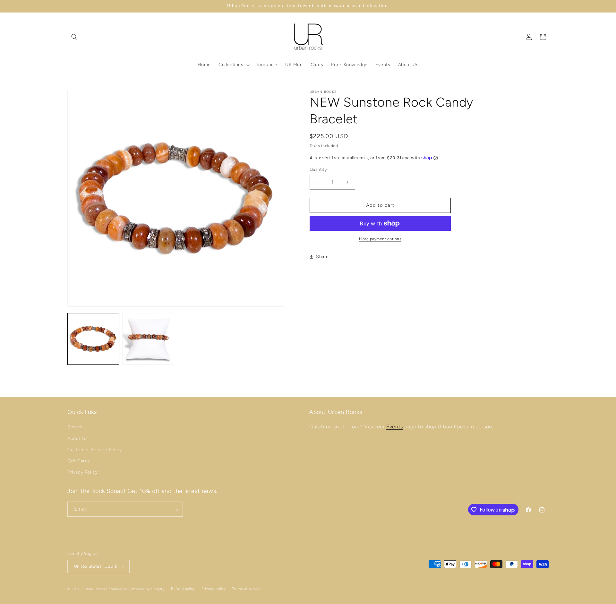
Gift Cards (78, 461)
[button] (74, 37)
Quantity (318, 169)
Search (75, 427)
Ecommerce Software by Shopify (135, 589)
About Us (77, 438)
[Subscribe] (175, 509)
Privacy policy (213, 589)
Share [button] (322, 256)
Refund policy (183, 589)
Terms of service (246, 589)
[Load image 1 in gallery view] (93, 339)
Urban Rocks (94, 589)
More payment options (380, 239)
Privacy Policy (82, 472)
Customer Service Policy (94, 449)
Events (394, 427)
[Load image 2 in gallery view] (148, 339)
